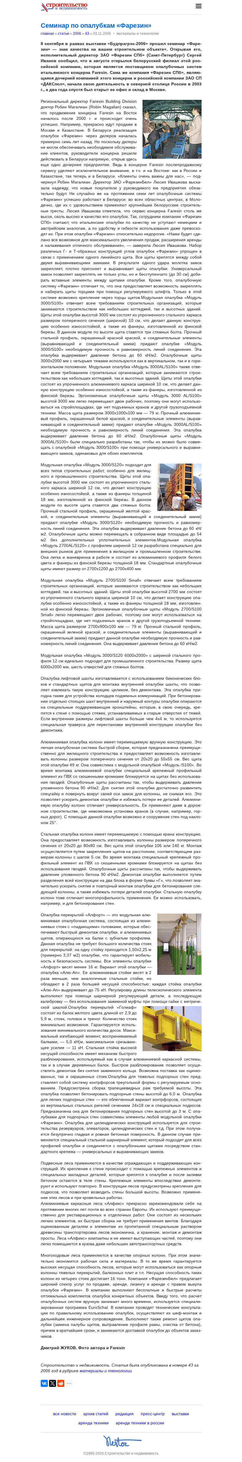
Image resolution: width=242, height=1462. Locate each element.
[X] (52, 1383)
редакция (124, 1413)
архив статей (95, 1413)
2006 (77, 34)
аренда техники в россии (140, 1422)
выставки (180, 1413)
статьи (63, 34)
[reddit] (60, 1383)
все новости (64, 1413)
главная (47, 34)
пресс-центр (153, 1413)
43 (87, 34)
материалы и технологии (106, 1370)
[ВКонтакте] (44, 1383)
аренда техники (93, 1422)
